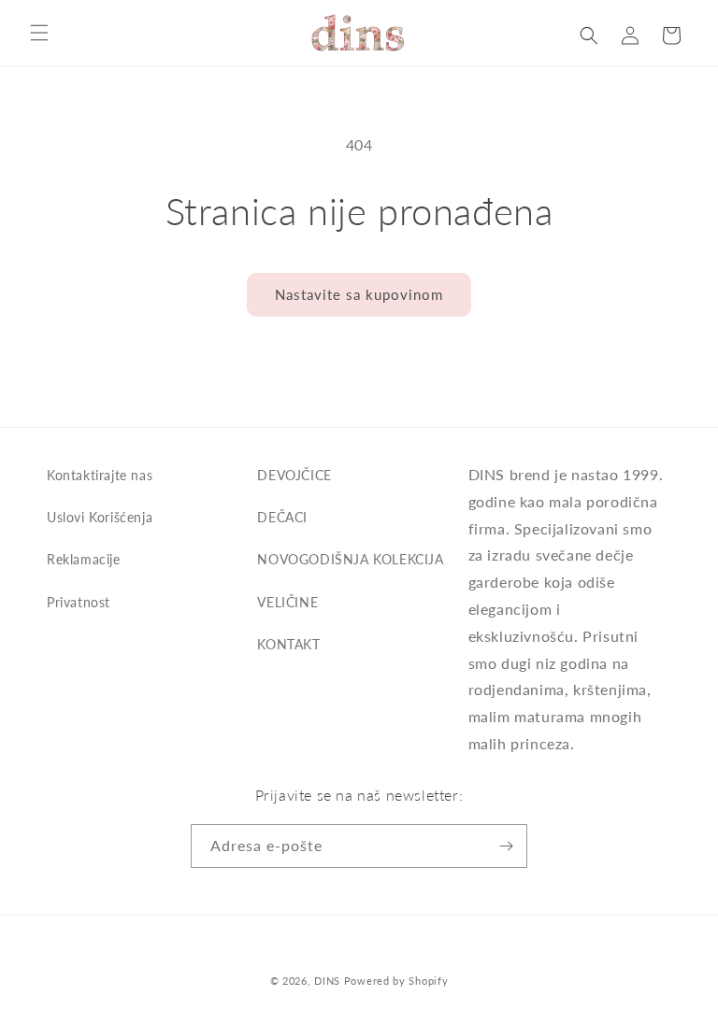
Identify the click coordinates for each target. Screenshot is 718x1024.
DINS (327, 980)
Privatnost (78, 602)
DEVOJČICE (294, 475)
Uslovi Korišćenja (99, 517)
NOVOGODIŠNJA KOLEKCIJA (350, 559)
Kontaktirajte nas (99, 475)
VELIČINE (287, 602)
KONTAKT (288, 644)
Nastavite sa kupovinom (359, 294)
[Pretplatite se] (505, 846)
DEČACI (282, 517)
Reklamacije (84, 559)
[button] (39, 32)
